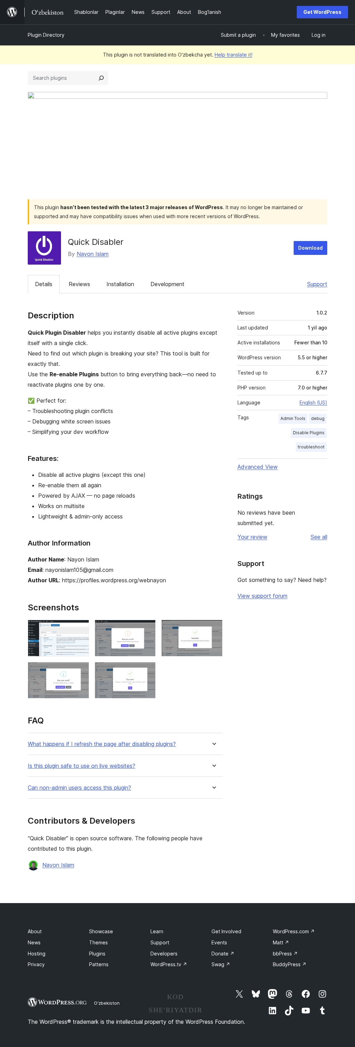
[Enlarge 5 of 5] (146, 671)
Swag (220, 964)
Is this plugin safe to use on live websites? (81, 766)
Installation (120, 284)
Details (43, 284)
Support (317, 284)
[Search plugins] (101, 78)
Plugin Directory (46, 35)
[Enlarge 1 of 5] (79, 629)
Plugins (97, 953)
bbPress (285, 953)
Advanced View (257, 466)
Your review (252, 536)
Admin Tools (292, 418)
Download (310, 248)
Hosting (36, 953)
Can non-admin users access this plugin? (79, 787)
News (34, 942)
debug (317, 418)
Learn (156, 931)
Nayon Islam (93, 253)
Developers (164, 953)
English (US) (313, 402)
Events (219, 942)
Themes (98, 942)
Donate (222, 953)
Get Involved (226, 931)
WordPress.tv (168, 964)
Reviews (79, 284)
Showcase (101, 931)
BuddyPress (289, 964)
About (35, 931)
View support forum (262, 595)
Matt (281, 942)
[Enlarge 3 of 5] (213, 629)
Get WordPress (322, 12)
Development (167, 284)
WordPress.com (294, 931)
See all (319, 536)
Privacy (36, 964)
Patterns (99, 964)
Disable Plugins (308, 432)
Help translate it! (233, 55)
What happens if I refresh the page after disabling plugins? (102, 744)
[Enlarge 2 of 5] (146, 629)
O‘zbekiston (107, 1003)
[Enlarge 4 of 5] (79, 671)
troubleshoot (311, 446)
